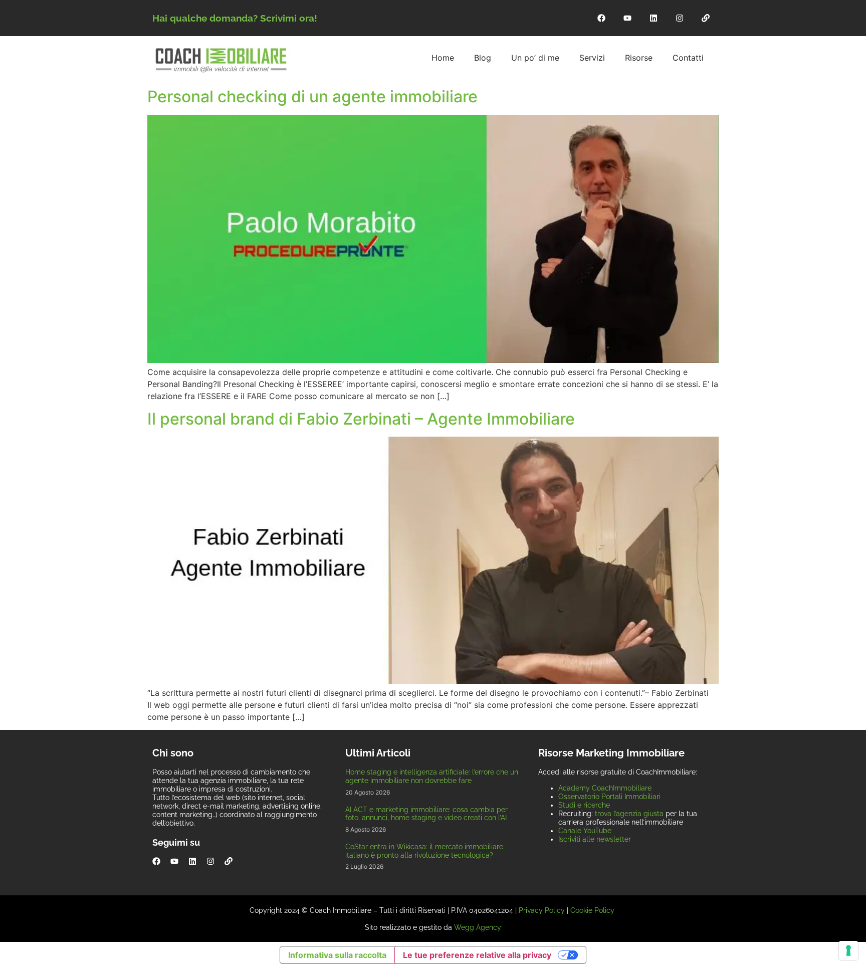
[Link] (706, 18)
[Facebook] (601, 18)
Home (442, 58)
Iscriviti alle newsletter (594, 839)
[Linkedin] (653, 18)
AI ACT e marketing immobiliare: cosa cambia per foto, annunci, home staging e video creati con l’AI (426, 814)
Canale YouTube (584, 831)
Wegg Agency (477, 927)
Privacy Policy (542, 910)
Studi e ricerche (584, 805)
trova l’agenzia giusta (629, 814)
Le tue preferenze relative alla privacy (477, 955)
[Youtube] (627, 18)
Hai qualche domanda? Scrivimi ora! (234, 18)
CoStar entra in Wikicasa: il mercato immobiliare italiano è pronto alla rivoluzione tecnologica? (424, 851)
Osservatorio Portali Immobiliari (609, 797)
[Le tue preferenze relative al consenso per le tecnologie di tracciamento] (848, 950)
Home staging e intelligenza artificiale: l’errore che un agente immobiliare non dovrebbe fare (431, 776)
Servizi (592, 58)
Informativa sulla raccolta (337, 955)
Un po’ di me (535, 58)
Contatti (688, 58)
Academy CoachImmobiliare (605, 788)
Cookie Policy (592, 910)
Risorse (639, 58)
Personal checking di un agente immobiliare (312, 96)
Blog (482, 58)
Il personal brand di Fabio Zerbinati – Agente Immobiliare (361, 419)
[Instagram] (680, 18)
